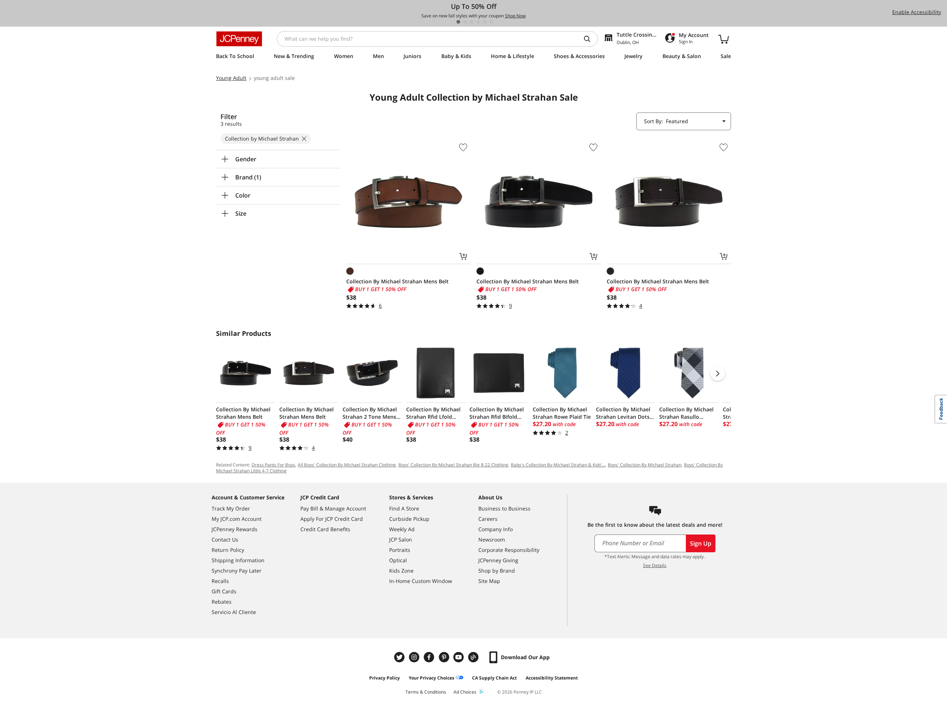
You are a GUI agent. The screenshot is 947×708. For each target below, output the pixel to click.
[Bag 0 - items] (723, 38)
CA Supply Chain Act (494, 678)
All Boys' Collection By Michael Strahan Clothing (347, 465)
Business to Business (504, 508)
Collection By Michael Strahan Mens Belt (397, 281)
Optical (398, 560)
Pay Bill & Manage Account (333, 508)
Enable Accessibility (916, 12)
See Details (654, 565)
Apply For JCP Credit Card (331, 518)
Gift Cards (224, 591)
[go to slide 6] (491, 22)
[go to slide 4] (478, 22)
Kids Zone (401, 570)
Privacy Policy (384, 678)
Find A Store (404, 508)
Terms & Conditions (425, 692)
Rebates (222, 601)
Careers (488, 518)
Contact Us (225, 539)
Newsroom (491, 539)
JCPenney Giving (498, 560)
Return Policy (228, 549)
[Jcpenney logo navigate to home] (239, 38)
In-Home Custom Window (420, 580)
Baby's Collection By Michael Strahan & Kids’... (558, 465)
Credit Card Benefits (325, 529)
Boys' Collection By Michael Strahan (644, 465)
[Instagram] (415, 657)
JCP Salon (400, 539)
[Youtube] (459, 657)
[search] (590, 38)
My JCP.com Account (237, 518)
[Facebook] (429, 657)
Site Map (489, 580)
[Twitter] (400, 657)
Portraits (399, 549)
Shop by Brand (496, 570)
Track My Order (231, 508)
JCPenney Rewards (234, 529)
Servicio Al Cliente (234, 612)
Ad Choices (465, 692)
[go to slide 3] (472, 22)
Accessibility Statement (552, 678)
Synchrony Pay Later (237, 570)
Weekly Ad (402, 529)
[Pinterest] (444, 657)
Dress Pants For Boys (273, 465)
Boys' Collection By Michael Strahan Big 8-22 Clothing (453, 465)
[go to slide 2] (465, 22)
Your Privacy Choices (431, 678)
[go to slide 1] (458, 22)
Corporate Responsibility (508, 549)
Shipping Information (238, 560)
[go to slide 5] (485, 22)
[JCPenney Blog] (474, 657)
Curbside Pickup (409, 518)
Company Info (495, 529)
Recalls (220, 580)
